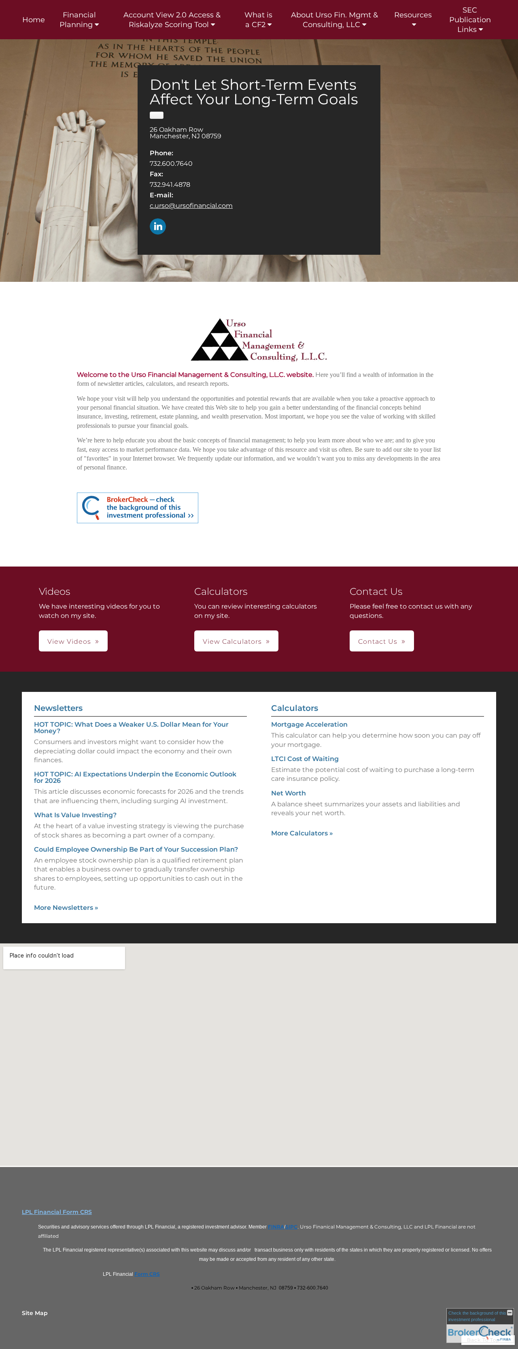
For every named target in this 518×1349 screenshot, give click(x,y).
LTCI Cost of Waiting (305, 759)
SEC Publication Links (470, 20)
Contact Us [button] (377, 641)
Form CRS (147, 1274)
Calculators (294, 708)
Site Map (35, 1313)
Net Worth (288, 793)
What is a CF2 (258, 20)
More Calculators (302, 833)
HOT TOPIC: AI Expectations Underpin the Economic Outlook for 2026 (135, 777)
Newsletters (58, 708)
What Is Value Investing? (75, 815)
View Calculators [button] (232, 641)
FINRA (276, 1227)
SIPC (291, 1227)
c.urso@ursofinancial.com (191, 205)
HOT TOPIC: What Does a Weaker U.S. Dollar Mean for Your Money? (131, 728)
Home (33, 19)
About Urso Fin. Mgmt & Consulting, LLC (334, 20)
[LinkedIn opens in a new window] (158, 227)
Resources (413, 15)
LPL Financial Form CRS (57, 1212)
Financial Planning (77, 20)
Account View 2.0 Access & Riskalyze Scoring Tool (172, 20)
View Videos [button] (69, 641)
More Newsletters (66, 907)
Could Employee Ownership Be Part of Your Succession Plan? (136, 849)
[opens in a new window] (137, 508)
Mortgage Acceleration (309, 724)
